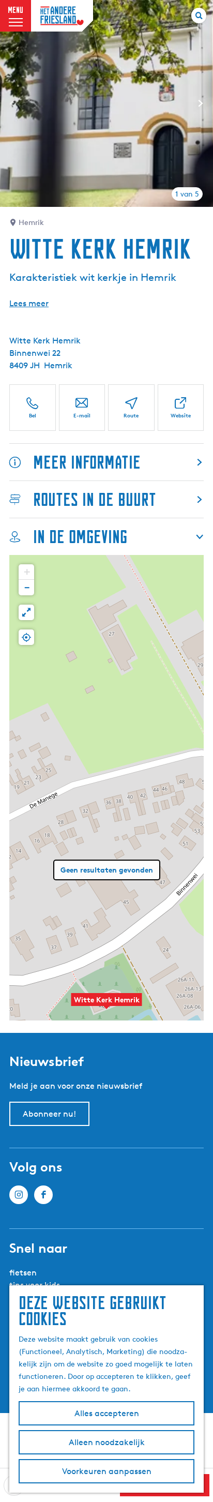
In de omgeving (80, 537)
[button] (106, 1005)
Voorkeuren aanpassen (106, 1471)
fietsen (23, 1273)
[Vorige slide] (12, 103)
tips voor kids (34, 1285)
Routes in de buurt (94, 499)
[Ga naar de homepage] (62, 16)
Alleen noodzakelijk (107, 1442)
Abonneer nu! (49, 1114)
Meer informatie (87, 462)
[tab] (187, 194)
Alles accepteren (106, 1413)
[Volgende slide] (200, 103)
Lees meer (29, 303)
